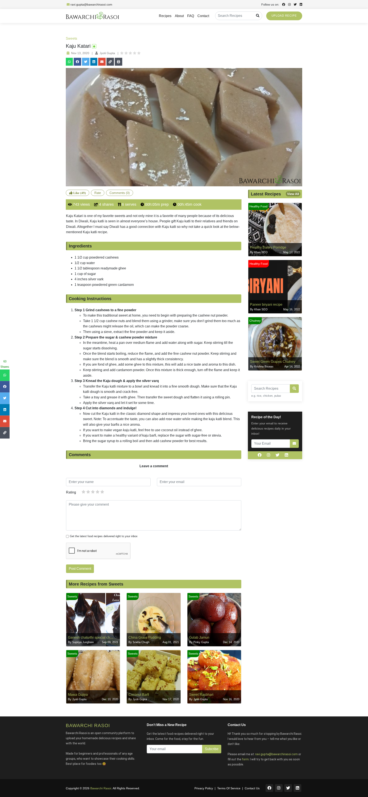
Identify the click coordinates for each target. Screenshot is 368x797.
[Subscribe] (294, 443)
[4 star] (97, 492)
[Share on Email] (102, 62)
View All (293, 194)
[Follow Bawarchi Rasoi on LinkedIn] (300, 4)
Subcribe (211, 749)
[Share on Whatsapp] (5, 375)
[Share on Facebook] (77, 62)
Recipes (165, 16)
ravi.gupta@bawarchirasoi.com (91, 4)
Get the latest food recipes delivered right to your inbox (104, 536)
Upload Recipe (284, 15)
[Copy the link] (110, 62)
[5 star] (102, 492)
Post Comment (80, 568)
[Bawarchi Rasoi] (92, 16)
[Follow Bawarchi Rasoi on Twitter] (294, 4)
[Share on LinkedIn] (93, 62)
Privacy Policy (203, 788)
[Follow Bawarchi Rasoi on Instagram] (288, 4)
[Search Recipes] (257, 16)
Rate (97, 193)
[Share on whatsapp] (69, 62)
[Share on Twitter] (85, 62)
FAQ (190, 16)
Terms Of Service (228, 788)
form (245, 759)
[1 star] (83, 492)
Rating (71, 492)
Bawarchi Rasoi (100, 788)
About (179, 16)
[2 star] (88, 492)
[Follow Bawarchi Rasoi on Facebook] (282, 4)
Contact (203, 16)
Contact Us (252, 788)
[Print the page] (118, 62)
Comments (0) (119, 193)
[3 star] (93, 492)
